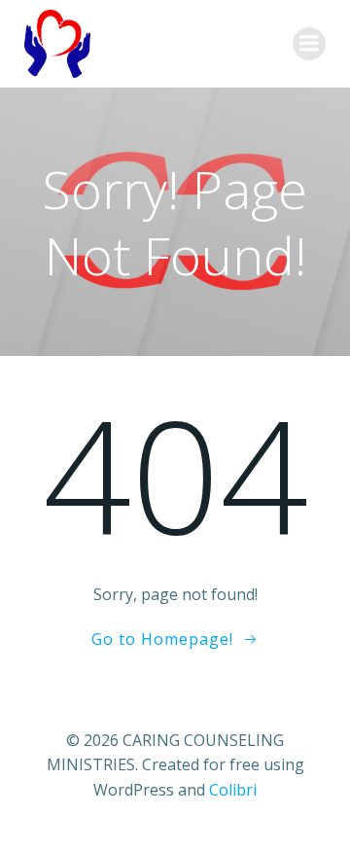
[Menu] (309, 43)
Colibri (233, 789)
